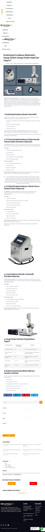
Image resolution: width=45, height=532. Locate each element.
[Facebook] (2, 12)
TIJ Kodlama (16, 474)
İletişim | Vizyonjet (10, 21)
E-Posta (4, 413)
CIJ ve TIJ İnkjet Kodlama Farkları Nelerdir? (10, 453)
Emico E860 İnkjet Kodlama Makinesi (30, 223)
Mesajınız (4, 423)
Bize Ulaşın (11, 483)
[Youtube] (2, 11)
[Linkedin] (2, 9)
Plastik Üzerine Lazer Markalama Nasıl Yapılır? (31, 453)
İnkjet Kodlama (19, 63)
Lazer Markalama (26, 63)
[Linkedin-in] (3, 525)
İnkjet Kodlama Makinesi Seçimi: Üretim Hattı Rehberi (32, 449)
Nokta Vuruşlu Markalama (34, 63)
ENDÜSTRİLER (9, 11)
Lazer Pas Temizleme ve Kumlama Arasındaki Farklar (12, 444)
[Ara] (40, 402)
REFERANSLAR (9, 15)
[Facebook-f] (1, 525)
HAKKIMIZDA (9, 2)
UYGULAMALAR (9, 8)
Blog (15, 63)
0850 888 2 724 (22, 493)
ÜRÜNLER (9, 5)
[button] (8, 395)
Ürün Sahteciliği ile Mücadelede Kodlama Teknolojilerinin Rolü (28, 134)
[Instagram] (2, 14)
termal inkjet (7, 474)
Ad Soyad (4, 407)
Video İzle (33, 483)
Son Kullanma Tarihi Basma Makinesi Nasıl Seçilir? (12, 449)
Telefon (4, 418)
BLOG (9, 18)
